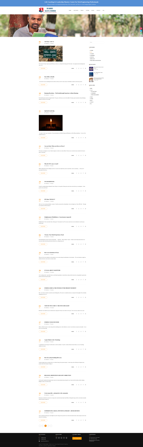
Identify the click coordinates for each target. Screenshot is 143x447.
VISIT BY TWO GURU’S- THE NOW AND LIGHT (56, 305)
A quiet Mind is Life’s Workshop (52, 339)
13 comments (52, 307)
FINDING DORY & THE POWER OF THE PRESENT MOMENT (60, 288)
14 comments (52, 272)
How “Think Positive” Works (98, 72)
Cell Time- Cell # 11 (49, 41)
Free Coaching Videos (77, 438)
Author (87, 10)
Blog (91, 52)
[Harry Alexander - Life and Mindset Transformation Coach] (48, 11)
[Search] (102, 42)
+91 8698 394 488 (43, 437)
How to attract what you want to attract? (94, 437)
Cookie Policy (45, 445)
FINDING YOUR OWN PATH (51, 322)
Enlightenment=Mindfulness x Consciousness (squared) (57, 217)
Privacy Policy (41, 445)
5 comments (52, 43)
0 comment (51, 165)
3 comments (52, 112)
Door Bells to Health (49, 76)
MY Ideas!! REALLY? (49, 199)
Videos (81, 10)
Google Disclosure (49, 445)
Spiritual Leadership (49, 110)
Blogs (93, 10)
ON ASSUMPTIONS (49, 181)
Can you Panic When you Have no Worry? (54, 146)
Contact (98, 10)
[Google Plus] (78, 68)
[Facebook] (76, 68)
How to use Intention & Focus (51, 252)
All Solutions (94, 91)
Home (70, 10)
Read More (43, 68)
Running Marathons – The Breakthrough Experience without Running (61, 93)
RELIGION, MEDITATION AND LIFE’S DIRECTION (57, 375)
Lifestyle (92, 57)
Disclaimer (54, 445)
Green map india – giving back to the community (56, 393)
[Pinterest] (83, 68)
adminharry (47, 43)
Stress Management (95, 94)
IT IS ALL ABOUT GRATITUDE (52, 270)
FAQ (103, 10)
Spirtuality (92, 58)
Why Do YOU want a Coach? (51, 163)
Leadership (92, 55)
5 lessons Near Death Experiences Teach (54, 234)
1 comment (51, 254)
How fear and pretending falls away (53, 357)
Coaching (92, 53)
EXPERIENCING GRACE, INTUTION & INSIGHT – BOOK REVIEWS (62, 410)
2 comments (52, 236)
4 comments (52, 78)
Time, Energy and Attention (95, 60)
